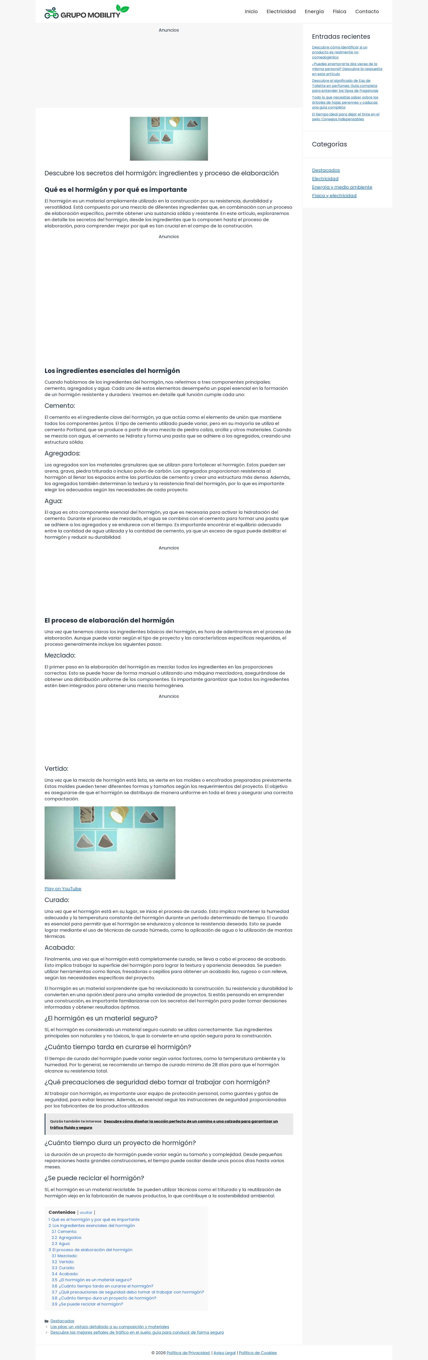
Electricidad (281, 11)
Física (339, 11)
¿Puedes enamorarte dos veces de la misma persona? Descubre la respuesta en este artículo (347, 69)
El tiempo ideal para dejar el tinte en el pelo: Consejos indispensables (345, 117)
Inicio (251, 11)
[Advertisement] (169, 68)
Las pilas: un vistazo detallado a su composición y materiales (110, 1327)
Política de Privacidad (188, 1353)
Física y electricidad (334, 195)
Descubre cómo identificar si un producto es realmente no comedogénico (339, 52)
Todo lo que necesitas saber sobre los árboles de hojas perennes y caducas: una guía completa (345, 102)
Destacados (62, 1321)
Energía (314, 11)
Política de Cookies (258, 1353)
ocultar (86, 1212)
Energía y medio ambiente (342, 187)
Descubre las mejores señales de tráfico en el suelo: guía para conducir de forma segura (137, 1332)
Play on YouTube (63, 889)
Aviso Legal (225, 1353)
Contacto (367, 11)
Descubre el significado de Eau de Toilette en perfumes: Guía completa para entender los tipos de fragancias (345, 85)
